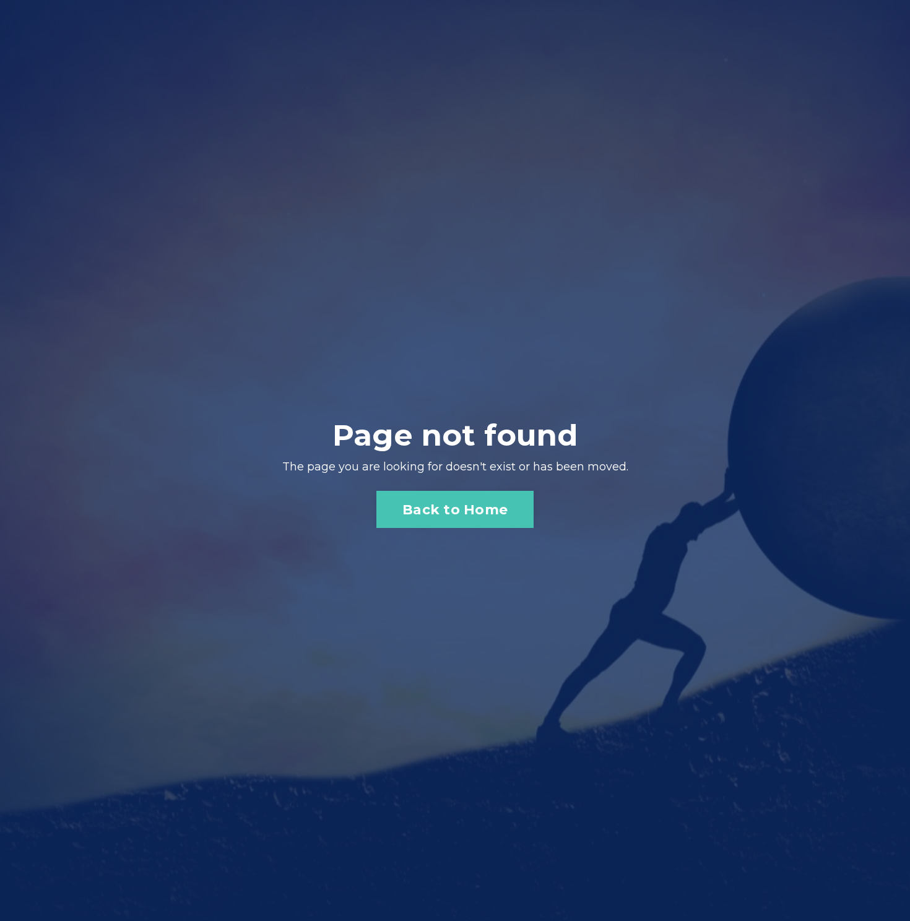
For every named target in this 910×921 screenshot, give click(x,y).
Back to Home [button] (455, 509)
